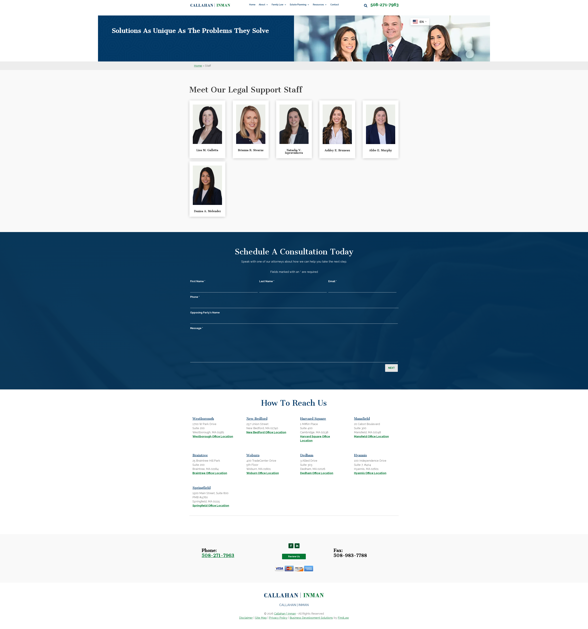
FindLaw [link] (343, 617)
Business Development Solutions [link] (311, 617)
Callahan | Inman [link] (285, 613)
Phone (195, 296)
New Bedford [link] (256, 418)
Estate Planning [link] (298, 5)
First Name (197, 281)
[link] (210, 5)
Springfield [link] (201, 488)
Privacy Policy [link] (278, 617)
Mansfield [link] (362, 418)
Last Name (266, 281)
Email (332, 281)
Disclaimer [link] (246, 617)
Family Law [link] (277, 5)
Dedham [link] (306, 455)
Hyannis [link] (360, 455)
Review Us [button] (294, 556)
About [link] (262, 5)
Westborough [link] (203, 418)
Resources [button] (318, 5)
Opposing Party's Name (205, 312)
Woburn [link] (252, 455)
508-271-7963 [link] (384, 4)
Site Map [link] (261, 617)
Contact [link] (334, 5)
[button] (290, 545)
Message (196, 328)
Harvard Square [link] (313, 418)
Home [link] (252, 5)
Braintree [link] (200, 455)
